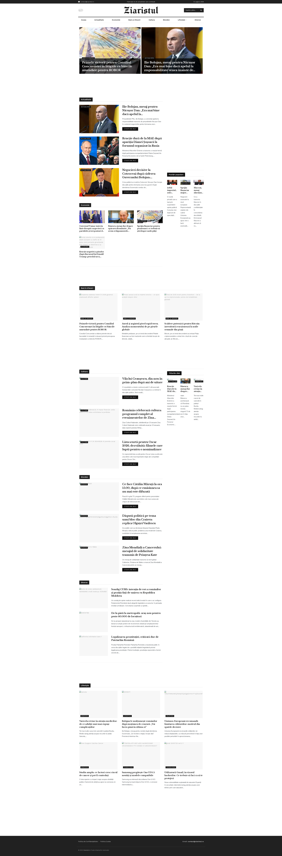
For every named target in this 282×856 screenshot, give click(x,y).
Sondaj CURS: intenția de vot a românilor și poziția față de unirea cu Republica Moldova (136, 592)
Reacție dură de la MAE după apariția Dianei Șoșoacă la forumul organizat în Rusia (142, 142)
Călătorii (169, 716)
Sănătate (199, 381)
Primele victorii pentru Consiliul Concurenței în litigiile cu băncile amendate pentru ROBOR (107, 66)
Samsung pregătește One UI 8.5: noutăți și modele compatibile (138, 774)
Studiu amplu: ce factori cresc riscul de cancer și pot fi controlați (98, 774)
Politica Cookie (105, 841)
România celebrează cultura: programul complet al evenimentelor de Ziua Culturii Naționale (141, 414)
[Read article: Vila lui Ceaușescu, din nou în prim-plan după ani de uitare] (99, 391)
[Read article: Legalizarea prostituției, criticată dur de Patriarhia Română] (93, 645)
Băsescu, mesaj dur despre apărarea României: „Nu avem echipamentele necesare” (120, 228)
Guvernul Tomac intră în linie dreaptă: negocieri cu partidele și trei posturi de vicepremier (91, 228)
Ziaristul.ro (87, 850)
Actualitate (99, 20)
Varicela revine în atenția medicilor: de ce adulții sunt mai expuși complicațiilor (199, 388)
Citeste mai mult (131, 128)
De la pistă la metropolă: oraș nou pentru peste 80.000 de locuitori (135, 615)
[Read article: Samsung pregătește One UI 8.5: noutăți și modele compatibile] (141, 755)
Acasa (83, 20)
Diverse (198, 20)
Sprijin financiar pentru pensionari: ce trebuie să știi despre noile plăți (148, 228)
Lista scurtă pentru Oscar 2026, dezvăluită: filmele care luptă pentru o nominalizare (142, 445)
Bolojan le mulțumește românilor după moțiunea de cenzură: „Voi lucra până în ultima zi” (139, 724)
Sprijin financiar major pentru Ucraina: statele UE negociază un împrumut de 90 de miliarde (185, 190)
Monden (166, 20)
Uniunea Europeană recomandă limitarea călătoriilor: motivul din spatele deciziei (182, 724)
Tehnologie (128, 767)
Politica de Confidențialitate (88, 841)
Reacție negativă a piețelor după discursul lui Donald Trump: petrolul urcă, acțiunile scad (91, 254)
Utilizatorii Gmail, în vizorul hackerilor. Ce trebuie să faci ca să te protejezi (183, 775)
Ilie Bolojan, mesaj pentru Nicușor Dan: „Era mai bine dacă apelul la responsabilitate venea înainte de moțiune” (169, 66)
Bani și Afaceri (134, 20)
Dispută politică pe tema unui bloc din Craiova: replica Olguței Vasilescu (139, 519)
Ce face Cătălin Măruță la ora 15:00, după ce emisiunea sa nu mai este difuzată (142, 488)
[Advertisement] (141, 85)
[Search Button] (201, 10)
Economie (116, 20)
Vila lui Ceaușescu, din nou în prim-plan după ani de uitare (142, 380)
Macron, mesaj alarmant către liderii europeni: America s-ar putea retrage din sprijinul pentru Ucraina (198, 190)
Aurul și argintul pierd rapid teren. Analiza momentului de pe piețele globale (140, 326)
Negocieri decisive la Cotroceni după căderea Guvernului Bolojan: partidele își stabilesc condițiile (138, 173)
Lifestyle (181, 20)
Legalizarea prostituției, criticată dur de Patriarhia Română (135, 638)
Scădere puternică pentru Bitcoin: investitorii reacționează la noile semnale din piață (182, 326)
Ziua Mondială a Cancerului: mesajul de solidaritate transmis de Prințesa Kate (141, 551)
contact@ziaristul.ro (87, 2)
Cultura (152, 20)
